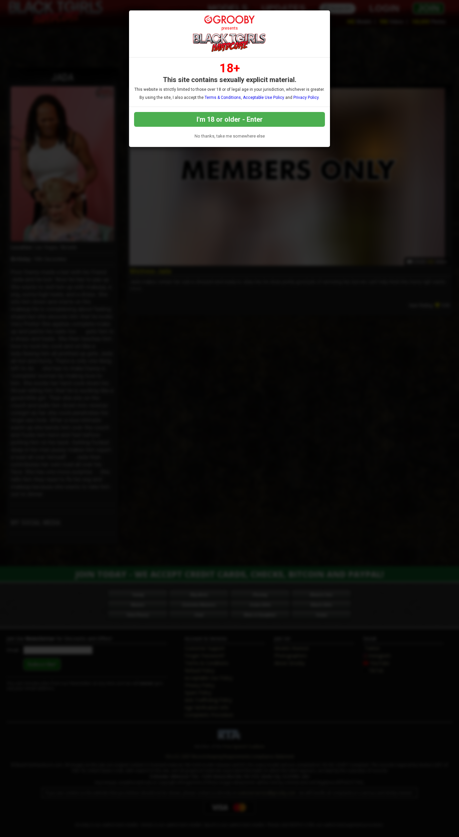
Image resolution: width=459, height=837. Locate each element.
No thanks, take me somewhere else (230, 136)
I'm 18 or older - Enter (230, 119)
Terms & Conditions (223, 97)
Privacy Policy (306, 97)
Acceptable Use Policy (263, 97)
